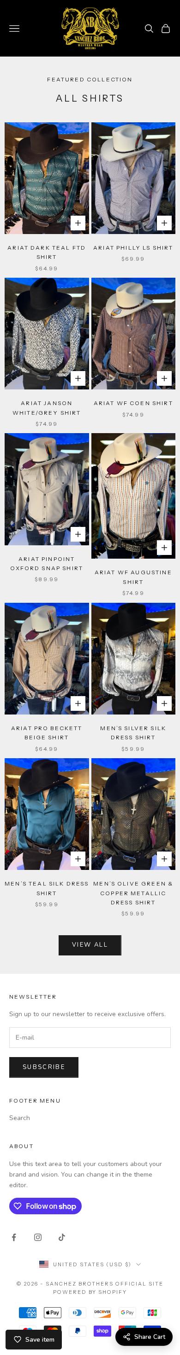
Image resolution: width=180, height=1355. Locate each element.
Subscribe (44, 1067)
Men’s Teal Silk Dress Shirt (47, 888)
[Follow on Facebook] (13, 1237)
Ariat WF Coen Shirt (133, 403)
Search (19, 1118)
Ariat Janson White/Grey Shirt (46, 408)
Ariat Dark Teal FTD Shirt (46, 252)
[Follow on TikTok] (61, 1237)
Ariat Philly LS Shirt (133, 247)
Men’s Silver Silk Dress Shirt (133, 733)
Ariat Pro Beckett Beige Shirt (47, 733)
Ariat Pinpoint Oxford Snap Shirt (46, 563)
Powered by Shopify (90, 1292)
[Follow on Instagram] (37, 1237)
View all (90, 945)
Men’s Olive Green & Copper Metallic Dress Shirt (133, 893)
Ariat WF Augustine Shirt (133, 577)
